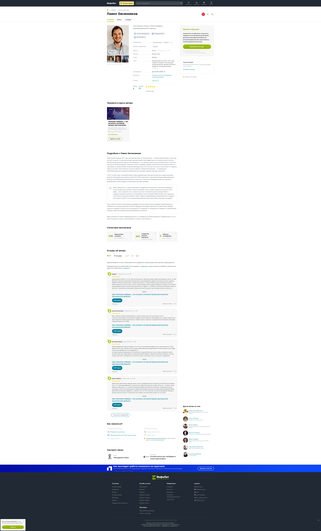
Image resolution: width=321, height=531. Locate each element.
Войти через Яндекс (160, 257)
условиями (170, 282)
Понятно (13, 527)
